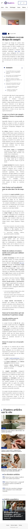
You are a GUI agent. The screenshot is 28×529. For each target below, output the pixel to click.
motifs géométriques (15, 358)
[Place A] (9, 3)
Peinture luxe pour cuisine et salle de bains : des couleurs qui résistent (12, 431)
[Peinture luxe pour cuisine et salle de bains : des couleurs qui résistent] (13, 422)
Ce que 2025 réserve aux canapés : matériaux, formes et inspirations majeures (13, 72)
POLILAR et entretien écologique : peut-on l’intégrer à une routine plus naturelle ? (11, 470)
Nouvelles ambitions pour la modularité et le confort (13, 87)
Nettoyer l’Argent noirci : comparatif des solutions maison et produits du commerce (11, 450)
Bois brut (17, 51)
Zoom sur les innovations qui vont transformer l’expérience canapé (13, 83)
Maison (4, 447)
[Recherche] (21, 3)
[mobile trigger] (2, 3)
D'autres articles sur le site (11, 411)
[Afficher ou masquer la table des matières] (18, 67)
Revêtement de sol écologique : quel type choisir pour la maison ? (13, 514)
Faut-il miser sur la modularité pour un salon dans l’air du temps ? (13, 76)
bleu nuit (22, 263)
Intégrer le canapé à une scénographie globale (12, 90)
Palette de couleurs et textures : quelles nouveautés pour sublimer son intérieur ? (14, 80)
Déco (4, 33)
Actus (6, 509)
